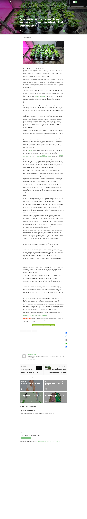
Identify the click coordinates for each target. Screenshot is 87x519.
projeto (43, 155)
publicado (30, 150)
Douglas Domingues (40, 96)
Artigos (20, 1)
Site (52, 428)
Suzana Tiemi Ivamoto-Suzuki (44, 156)
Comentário (24, 415)
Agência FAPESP (25, 31)
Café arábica (22, 331)
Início (16, 1)
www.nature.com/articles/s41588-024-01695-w (35, 315)
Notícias (26, 1)
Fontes (35, 1)
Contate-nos (45, 1)
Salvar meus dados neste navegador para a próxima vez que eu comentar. (39, 432)
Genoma (28, 331)
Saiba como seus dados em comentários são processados (49, 441)
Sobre (39, 1)
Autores (31, 1)
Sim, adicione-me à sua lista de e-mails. (31, 435)
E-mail (38, 428)
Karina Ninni (34, 331)
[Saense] (12, 1)
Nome (22, 428)
